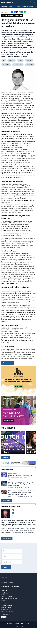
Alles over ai (6, 500)
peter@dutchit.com (7, 611)
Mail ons (4, 600)
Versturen (6, 567)
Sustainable (30, 64)
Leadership (6, 64)
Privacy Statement (25, 623)
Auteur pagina (7, 538)
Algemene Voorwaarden (13, 623)
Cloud (20, 60)
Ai (3, 60)
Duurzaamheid (18, 64)
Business (11, 60)
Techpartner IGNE (18, 626)
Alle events (6, 457)
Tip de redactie (7, 363)
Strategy (29, 60)
